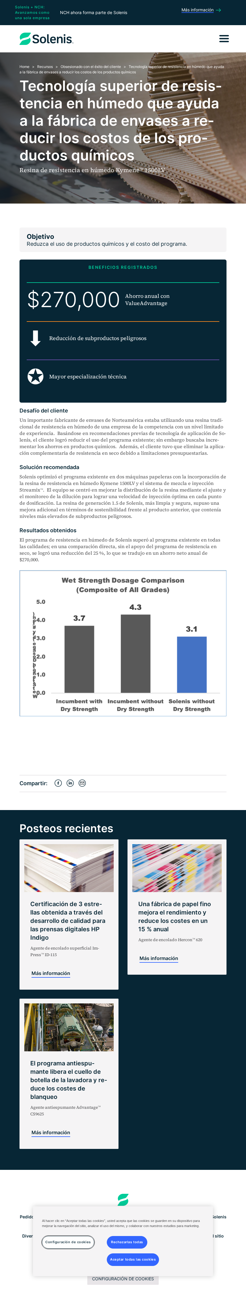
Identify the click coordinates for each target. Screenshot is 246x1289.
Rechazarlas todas (127, 1242)
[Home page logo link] (123, 1200)
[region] (123, 1241)
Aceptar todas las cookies (133, 1259)
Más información (51, 973)
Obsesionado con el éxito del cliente (91, 66)
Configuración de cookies (123, 1278)
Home (24, 66)
